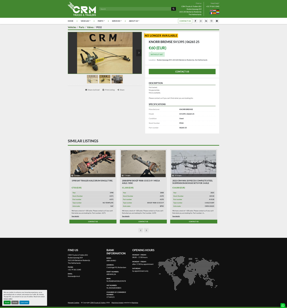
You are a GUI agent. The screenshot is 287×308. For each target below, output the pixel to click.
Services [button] (116, 21)
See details (75, 216)
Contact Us (185, 21)
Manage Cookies (73, 303)
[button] (85, 21)
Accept (7, 302)
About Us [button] (133, 21)
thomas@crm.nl (74, 276)
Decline (15, 302)
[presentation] (140, 230)
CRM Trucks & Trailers (98, 303)
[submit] (173, 9)
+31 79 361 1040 (212, 6)
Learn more (24, 302)
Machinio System (117, 303)
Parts (100, 21)
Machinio (135, 303)
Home (70, 21)
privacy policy (8, 299)
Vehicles (85, 21)
